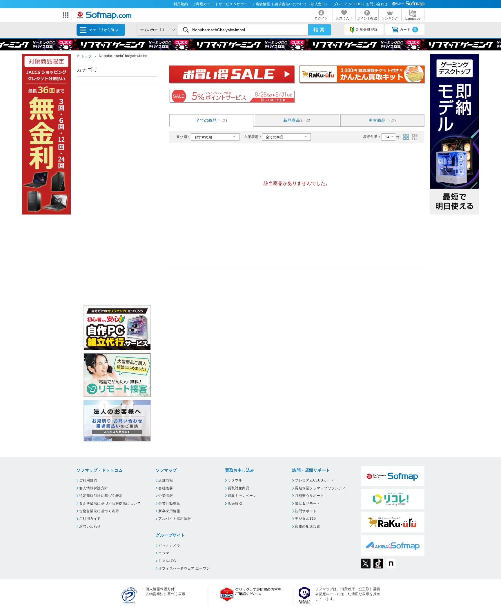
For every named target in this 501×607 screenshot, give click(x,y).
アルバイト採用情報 (174, 519)
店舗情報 (263, 4)
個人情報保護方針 (93, 488)
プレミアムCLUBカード (314, 480)
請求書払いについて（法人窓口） (302, 4)
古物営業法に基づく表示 (99, 511)
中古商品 (382, 120)
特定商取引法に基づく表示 (101, 496)
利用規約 (180, 4)
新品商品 (297, 120)
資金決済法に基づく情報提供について (110, 503)
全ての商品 (211, 120)
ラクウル (235, 480)
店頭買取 (235, 503)
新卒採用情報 (169, 511)
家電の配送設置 (307, 526)
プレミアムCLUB (347, 4)
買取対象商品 (238, 488)
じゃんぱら (167, 561)
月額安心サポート (309, 496)
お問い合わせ (377, 4)
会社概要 (165, 488)
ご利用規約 (88, 480)
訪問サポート (306, 511)
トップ (86, 56)
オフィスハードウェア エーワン (184, 568)
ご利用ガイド (203, 4)
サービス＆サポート (235, 4)
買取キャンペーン (242, 496)
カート (408, 30)
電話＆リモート (307, 503)
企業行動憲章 (169, 503)
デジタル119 (305, 519)
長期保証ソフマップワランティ (320, 488)
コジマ (163, 553)
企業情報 (165, 496)
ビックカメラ (169, 546)
